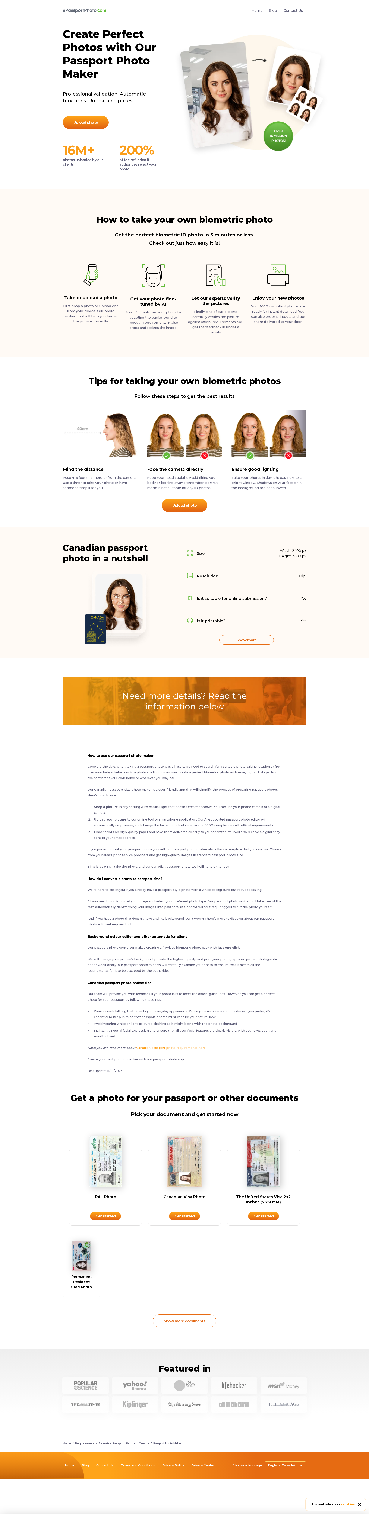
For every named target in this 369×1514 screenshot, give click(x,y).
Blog (273, 11)
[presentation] (184, 739)
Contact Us (293, 11)
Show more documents (184, 1321)
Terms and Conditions (138, 1465)
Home (257, 11)
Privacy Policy (173, 1465)
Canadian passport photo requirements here (171, 1048)
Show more (246, 640)
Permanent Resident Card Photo (81, 1282)
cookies (348, 1504)
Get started (105, 1216)
